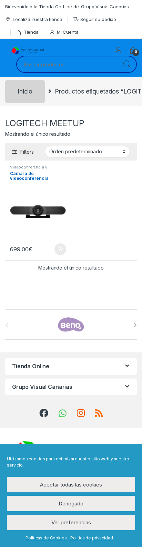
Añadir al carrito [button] (59, 249)
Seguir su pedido (98, 19)
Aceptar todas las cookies (71, 484)
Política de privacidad (91, 537)
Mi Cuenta (68, 32)
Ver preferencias (71, 522)
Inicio (25, 91)
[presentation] (135, 325)
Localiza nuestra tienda (37, 19)
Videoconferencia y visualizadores (28, 169)
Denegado (71, 503)
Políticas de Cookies (46, 537)
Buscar (126, 64)
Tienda (31, 32)
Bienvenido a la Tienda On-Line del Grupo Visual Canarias (67, 6)
